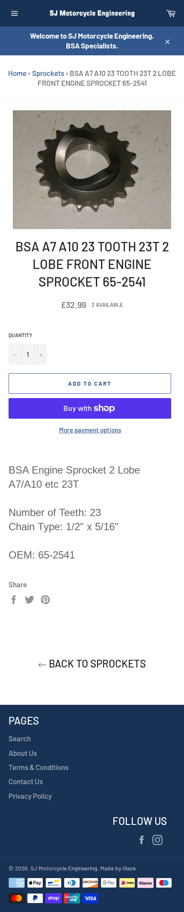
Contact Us (26, 781)
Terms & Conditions (38, 767)
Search (20, 738)
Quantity (20, 335)
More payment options (90, 430)
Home (17, 73)
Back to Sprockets (96, 663)
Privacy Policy (30, 795)
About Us (23, 753)
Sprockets (48, 73)
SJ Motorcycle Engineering (63, 868)
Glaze (129, 868)
